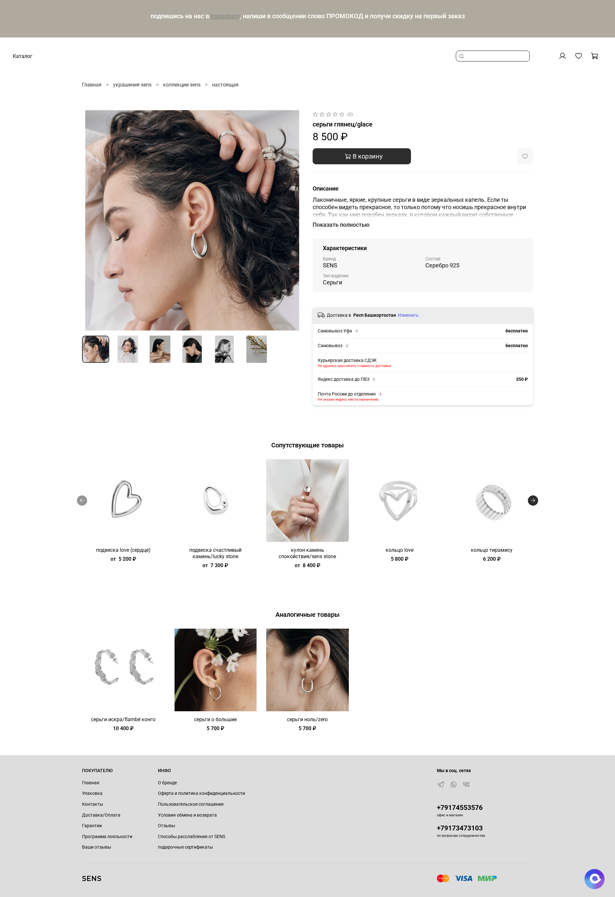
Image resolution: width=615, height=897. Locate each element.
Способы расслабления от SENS (191, 836)
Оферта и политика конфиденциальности (201, 793)
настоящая (225, 85)
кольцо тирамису (491, 550)
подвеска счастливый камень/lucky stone (215, 553)
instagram (225, 16)
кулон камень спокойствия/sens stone (307, 553)
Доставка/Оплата (101, 815)
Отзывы (166, 825)
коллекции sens (182, 85)
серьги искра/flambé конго (123, 719)
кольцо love (400, 550)
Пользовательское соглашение (191, 804)
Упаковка (92, 793)
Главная (92, 85)
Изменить (408, 315)
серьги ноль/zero (307, 719)
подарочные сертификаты (185, 847)
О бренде (167, 783)
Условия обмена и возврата (187, 815)
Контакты (92, 804)
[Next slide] (292, 220)
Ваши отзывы (96, 847)
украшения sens (132, 85)
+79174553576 (460, 807)
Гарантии (92, 825)
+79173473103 (460, 828)
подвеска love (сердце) (123, 550)
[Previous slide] (92, 220)
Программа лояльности (107, 836)
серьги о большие (215, 719)
